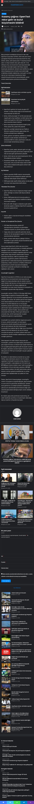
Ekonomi (10, 10)
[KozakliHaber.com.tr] (17, 5)
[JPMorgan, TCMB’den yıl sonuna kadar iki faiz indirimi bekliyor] (8, 495)
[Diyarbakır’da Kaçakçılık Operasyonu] (5, 101)
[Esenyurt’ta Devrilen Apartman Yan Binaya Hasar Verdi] (6, 729)
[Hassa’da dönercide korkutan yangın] (25, 477)
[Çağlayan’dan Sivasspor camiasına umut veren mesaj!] (8, 477)
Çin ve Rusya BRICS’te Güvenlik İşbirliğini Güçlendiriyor (20, 664)
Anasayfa (5, 10)
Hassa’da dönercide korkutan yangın (23, 484)
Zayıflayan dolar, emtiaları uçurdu (21, 92)
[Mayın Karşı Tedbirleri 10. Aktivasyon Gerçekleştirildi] (6, 624)
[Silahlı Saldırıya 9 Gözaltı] (6, 595)
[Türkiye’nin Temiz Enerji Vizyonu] (6, 687)
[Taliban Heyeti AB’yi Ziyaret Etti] (6, 701)
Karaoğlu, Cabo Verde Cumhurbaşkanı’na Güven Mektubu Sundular (22, 608)
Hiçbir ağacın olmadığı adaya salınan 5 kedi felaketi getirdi (20, 714)
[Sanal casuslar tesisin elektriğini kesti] (6, 722)
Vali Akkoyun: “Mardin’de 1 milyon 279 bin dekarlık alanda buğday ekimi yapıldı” (25, 503)
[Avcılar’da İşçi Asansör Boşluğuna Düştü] (6, 680)
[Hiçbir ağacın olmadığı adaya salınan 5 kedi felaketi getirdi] (6, 715)
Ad (2, 556)
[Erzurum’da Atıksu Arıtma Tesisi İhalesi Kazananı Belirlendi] (25, 513)
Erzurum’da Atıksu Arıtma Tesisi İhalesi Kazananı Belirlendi (25, 521)
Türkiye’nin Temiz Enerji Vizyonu (21, 685)
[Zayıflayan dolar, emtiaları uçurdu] (5, 94)
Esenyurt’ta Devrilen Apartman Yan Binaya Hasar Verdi (22, 728)
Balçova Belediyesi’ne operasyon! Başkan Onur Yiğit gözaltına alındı (21, 650)
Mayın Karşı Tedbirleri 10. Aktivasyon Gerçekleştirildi (19, 622)
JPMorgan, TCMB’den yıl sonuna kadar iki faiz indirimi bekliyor (8, 502)
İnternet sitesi (4, 568)
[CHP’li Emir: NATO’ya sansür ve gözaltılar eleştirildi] (6, 631)
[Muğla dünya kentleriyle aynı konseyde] (6, 659)
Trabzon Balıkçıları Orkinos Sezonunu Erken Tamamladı (8, 521)
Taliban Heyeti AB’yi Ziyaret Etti (21, 699)
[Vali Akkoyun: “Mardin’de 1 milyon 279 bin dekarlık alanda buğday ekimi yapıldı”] (25, 495)
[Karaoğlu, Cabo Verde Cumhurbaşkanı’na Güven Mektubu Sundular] (6, 609)
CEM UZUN (6, 26)
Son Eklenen (17, 588)
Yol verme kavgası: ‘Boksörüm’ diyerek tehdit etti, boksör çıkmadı (22, 643)
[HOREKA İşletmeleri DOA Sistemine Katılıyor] (6, 673)
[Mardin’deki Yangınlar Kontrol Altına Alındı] (6, 694)
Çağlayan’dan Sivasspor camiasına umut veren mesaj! (8, 484)
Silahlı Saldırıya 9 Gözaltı (19, 593)
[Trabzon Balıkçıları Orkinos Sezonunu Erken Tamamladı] (8, 513)
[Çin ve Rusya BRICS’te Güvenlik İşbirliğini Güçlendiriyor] (6, 666)
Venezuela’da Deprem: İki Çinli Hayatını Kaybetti (20, 600)
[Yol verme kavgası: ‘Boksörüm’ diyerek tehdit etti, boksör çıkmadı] (6, 645)
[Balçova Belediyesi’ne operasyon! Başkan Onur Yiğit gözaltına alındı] (6, 652)
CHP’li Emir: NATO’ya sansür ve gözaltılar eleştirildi (20, 629)
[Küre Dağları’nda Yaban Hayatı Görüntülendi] (6, 638)
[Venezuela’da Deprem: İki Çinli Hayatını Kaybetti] (6, 602)
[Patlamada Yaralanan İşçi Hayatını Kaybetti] (6, 617)
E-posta (3, 562)
